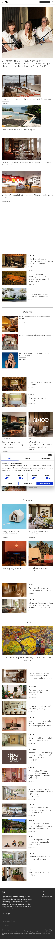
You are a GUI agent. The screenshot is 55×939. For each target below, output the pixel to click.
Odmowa (10, 483)
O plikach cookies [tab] (45, 458)
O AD (43, 894)
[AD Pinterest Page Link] (5, 914)
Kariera (14, 921)
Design (31, 270)
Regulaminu (40, 929)
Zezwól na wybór (28, 483)
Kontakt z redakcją (46, 897)
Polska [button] (35, 1)
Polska (6, 925)
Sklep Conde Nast (6, 921)
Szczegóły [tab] (27, 458)
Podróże (31, 820)
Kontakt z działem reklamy (47, 896)
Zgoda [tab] (9, 458)
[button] (53, 937)
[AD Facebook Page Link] (2, 914)
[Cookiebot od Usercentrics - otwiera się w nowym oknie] (47, 455)
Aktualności (33, 438)
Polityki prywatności (46, 929)
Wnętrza (31, 255)
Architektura (6, 438)
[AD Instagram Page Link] (8, 914)
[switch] (21, 478)
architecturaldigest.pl (19, 896)
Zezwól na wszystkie (45, 483)
